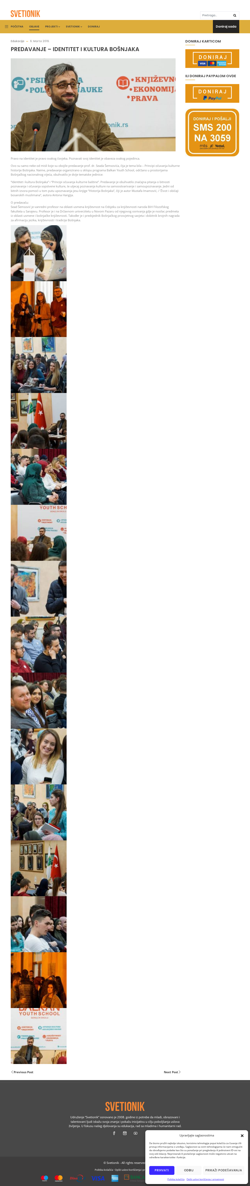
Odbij (189, 1170)
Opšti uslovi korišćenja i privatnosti (205, 1179)
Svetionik (73, 26)
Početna (17, 26)
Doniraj (94, 26)
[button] (242, 1135)
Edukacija (17, 41)
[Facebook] (114, 1133)
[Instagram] (125, 1133)
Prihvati (162, 1170)
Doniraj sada (226, 26)
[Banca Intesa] (142, 1177)
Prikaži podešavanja (223, 1170)
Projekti (51, 26)
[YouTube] (135, 1133)
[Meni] (6, 27)
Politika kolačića (176, 1179)
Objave (34, 26)
